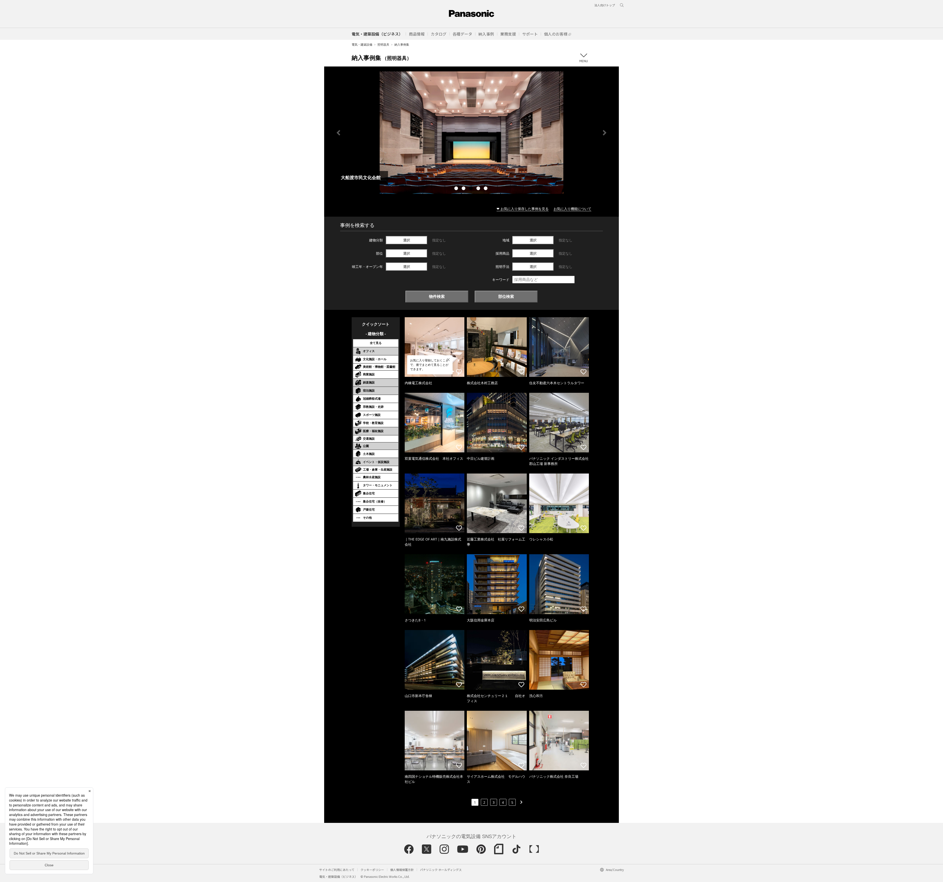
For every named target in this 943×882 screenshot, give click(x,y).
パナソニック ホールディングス (441, 870)
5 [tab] (486, 188)
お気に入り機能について (572, 208)
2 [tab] (464, 188)
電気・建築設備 (362, 44)
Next (605, 133)
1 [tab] (456, 188)
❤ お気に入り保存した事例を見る (523, 208)
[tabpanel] (471, 132)
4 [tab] (478, 188)
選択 (406, 240)
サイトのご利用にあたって (336, 870)
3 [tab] (471, 188)
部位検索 (506, 296)
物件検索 (437, 296)
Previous (338, 133)
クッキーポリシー (372, 870)
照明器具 (383, 44)
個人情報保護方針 (402, 870)
